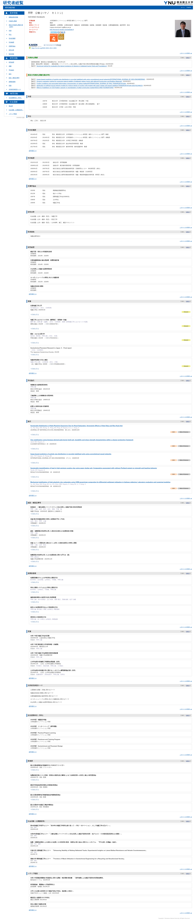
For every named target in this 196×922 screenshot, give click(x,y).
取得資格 (11, 54)
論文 (10, 74)
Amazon (186, 312)
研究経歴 (11, 62)
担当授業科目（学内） (15, 98)
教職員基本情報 (13, 17)
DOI (173, 432)
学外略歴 (11, 42)
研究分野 (11, 50)
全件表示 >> (33, 151)
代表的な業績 (13, 21)
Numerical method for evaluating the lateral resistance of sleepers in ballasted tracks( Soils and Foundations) (72, 66)
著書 (10, 66)
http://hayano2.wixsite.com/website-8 (62, 29)
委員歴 (11, 106)
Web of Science (184, 432)
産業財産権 (12, 81)
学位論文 (11, 70)
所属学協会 (12, 46)
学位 (10, 34)
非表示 (188, 57)
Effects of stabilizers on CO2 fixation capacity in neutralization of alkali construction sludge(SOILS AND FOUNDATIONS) (75, 87)
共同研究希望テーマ (15, 89)
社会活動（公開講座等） (16, 110)
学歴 (10, 30)
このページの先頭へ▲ (186, 53)
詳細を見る (35, 314)
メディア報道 (13, 114)
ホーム (183, 7)
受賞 (10, 85)
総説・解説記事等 (14, 78)
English (189, 7)
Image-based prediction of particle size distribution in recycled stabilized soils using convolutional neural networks (70, 454)
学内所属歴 (12, 38)
